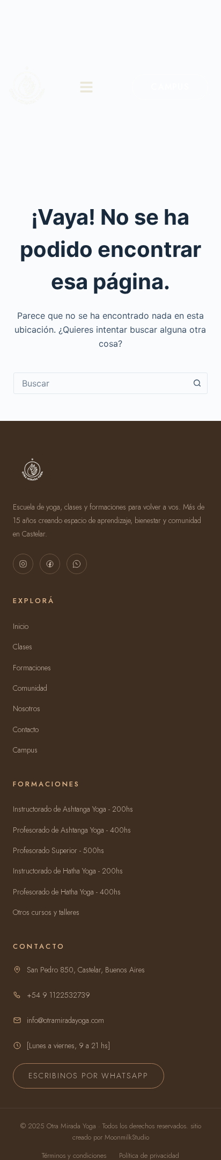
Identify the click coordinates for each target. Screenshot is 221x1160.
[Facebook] (50, 564)
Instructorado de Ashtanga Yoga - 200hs (73, 809)
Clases (22, 646)
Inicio (20, 626)
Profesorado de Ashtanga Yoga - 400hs (72, 830)
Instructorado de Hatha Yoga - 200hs (68, 870)
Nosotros (26, 708)
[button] (86, 86)
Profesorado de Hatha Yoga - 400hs (67, 891)
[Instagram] (23, 564)
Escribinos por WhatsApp (88, 1075)
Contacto (26, 729)
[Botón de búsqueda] (197, 383)
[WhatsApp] (77, 564)
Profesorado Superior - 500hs (58, 850)
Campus (170, 87)
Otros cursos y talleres (46, 912)
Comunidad (30, 688)
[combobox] (100, 383)
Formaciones (32, 667)
